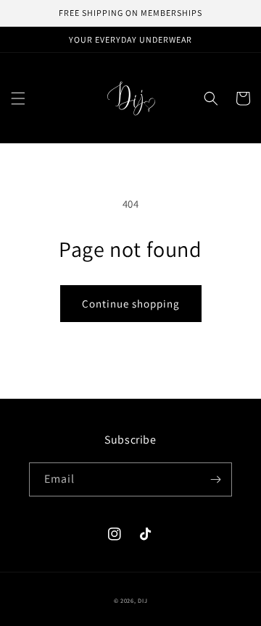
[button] (18, 98)
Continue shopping (131, 303)
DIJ (142, 600)
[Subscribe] (215, 479)
